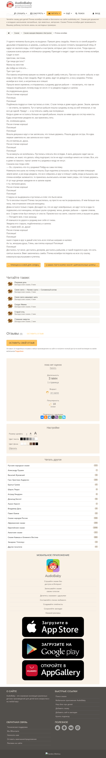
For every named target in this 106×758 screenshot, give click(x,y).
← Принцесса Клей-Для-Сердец (23, 265)
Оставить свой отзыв (22, 343)
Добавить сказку (62, 708)
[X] (53, 417)
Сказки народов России (18, 518)
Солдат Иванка (20, 305)
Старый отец (19, 312)
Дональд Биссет (14, 499)
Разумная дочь (20, 282)
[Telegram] (49, 417)
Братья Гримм (14, 485)
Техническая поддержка (17, 727)
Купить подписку (63, 716)
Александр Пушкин (16, 470)
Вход (97, 13)
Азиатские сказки (15, 532)
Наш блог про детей (64, 704)
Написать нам (13, 735)
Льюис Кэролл (14, 504)
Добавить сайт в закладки (66, 712)
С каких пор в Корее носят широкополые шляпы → (72, 265)
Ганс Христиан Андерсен (18, 480)
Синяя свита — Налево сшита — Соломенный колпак (36, 290)
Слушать (21, 13)
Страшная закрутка (22, 319)
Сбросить (13, 448)
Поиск (81, 13)
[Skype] (63, 417)
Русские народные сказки (18, 466)
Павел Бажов (13, 513)
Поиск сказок (61, 696)
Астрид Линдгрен (15, 494)
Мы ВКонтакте (13, 731)
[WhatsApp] (60, 417)
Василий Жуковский (16, 475)
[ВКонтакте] (42, 417)
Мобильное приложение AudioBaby (71, 700)
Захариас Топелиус (16, 542)
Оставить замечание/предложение (22, 739)
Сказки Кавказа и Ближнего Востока (23, 537)
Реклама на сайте (14, 743)
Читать (55, 13)
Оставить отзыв (35, 334)
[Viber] (56, 417)
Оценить (53, 368)
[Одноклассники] (45, 417)
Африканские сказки (16, 523)
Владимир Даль (14, 509)
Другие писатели (15, 547)
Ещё (68, 13)
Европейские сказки (16, 528)
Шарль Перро (14, 489)
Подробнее (19, 351)
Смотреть (38, 13)
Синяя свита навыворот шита (26, 297)
